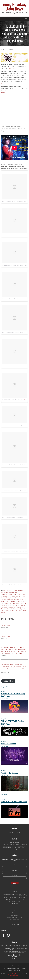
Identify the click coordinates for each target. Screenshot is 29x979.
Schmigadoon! (14, 915)
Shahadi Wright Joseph (13, 609)
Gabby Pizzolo (10, 598)
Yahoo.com (4, 84)
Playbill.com (11, 68)
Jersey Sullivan (11, 599)
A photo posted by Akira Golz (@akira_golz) (13, 298)
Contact (19, 966)
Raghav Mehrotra (14, 607)
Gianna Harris (18, 598)
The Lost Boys (14, 906)
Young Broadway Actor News (14, 6)
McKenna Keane (14, 603)
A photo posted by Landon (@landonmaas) (13, 517)
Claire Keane (17, 594)
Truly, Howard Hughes (14, 919)
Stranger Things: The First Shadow (14, 917)
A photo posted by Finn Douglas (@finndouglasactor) (15, 464)
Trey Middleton (10, 610)
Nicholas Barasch (13, 605)
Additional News (8, 681)
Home (8, 966)
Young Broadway (22, 50)
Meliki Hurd (23, 603)
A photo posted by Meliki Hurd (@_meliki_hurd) (14, 332)
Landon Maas (19, 599)
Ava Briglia (9, 592)
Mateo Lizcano (5, 603)
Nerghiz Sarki (4, 605)
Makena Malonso (20, 601)
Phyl (14, 910)
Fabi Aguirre (19, 596)
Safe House (14, 912)
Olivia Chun (22, 605)
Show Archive (17, 970)
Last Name (14, 875)
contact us (7, 952)
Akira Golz (6, 590)
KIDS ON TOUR (14, 832)
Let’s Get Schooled (8, 743)
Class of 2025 (5, 625)
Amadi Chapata (13, 590)
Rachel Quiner (5, 607)
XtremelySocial (14, 975)
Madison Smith (11, 601)
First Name (14, 870)
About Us (14, 966)
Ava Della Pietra (16, 592)
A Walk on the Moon (14, 924)
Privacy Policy (24, 968)
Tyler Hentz (18, 610)
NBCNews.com (6, 93)
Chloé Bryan (9, 594)
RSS (11, 970)
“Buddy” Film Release (9, 773)
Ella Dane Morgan (10, 596)
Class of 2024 (5, 636)
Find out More (4, 699)
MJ (14, 908)
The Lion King (14, 903)
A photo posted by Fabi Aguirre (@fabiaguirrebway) (15, 584)
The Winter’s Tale (14, 922)
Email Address (14, 865)
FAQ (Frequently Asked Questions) (11, 968)
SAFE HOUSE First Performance (14, 801)
